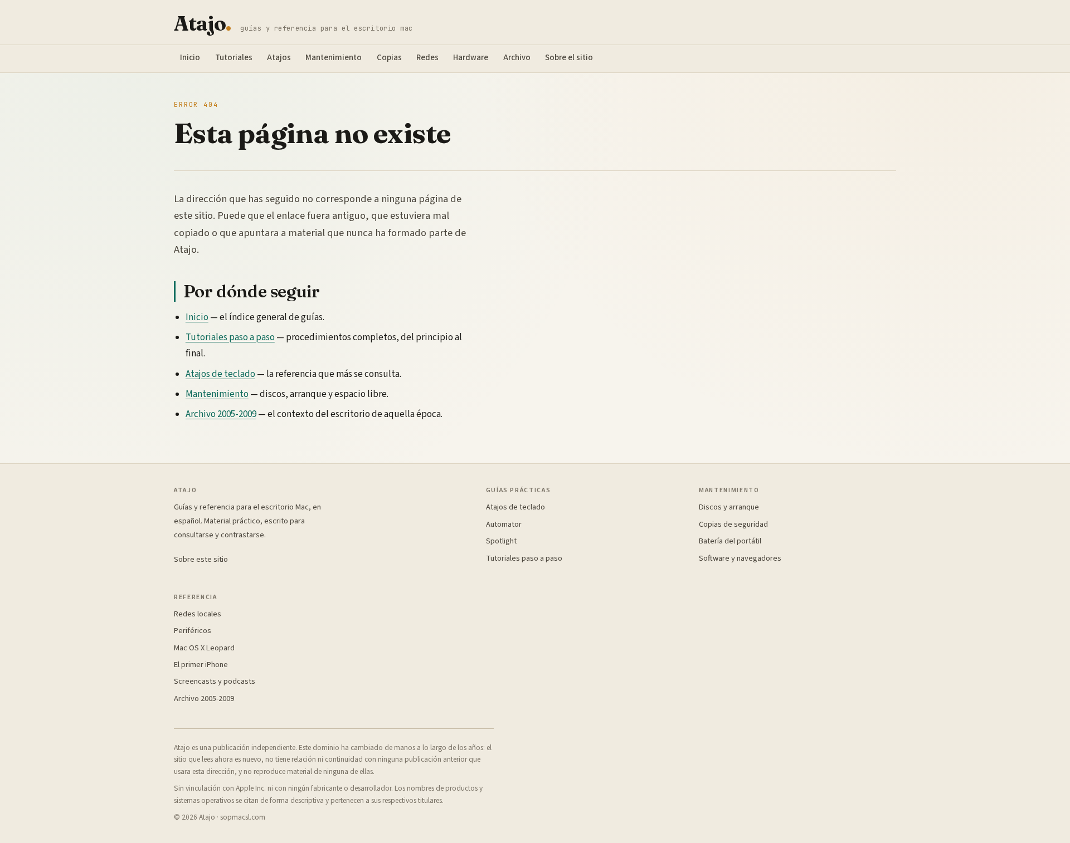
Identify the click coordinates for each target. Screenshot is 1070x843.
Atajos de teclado (220, 374)
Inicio (190, 57)
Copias (389, 57)
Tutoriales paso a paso (230, 337)
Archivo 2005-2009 (221, 414)
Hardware (470, 57)
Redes (427, 57)
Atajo (202, 23)
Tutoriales (233, 57)
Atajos (279, 57)
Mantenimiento (333, 57)
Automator (504, 524)
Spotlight (501, 541)
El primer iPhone (201, 664)
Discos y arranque (729, 507)
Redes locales (197, 614)
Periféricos (192, 630)
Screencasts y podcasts (214, 681)
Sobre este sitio (201, 559)
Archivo (517, 57)
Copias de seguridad (733, 524)
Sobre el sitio (569, 57)
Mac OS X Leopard (204, 648)
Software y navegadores (740, 558)
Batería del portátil (730, 541)
